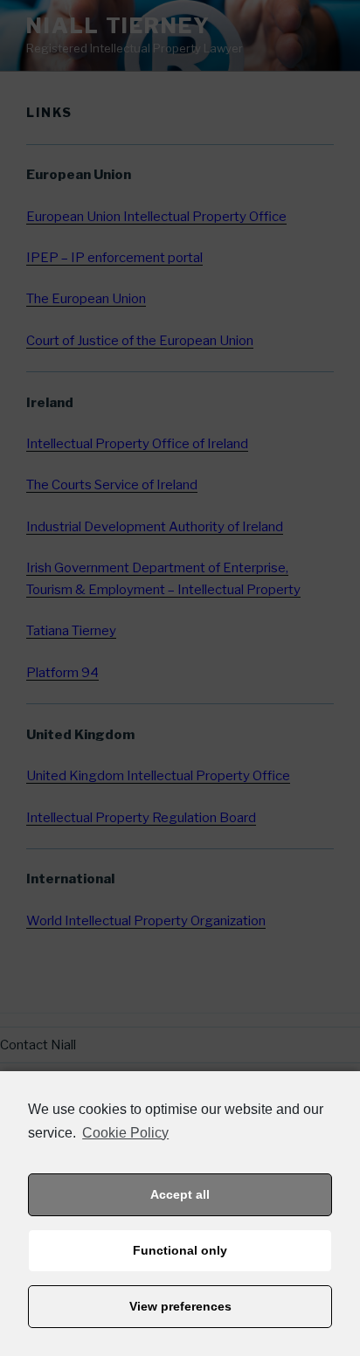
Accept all (180, 1194)
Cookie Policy (125, 1132)
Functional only (180, 1250)
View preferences (180, 1306)
